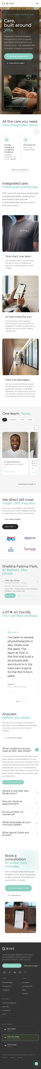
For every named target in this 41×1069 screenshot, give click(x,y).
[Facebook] (9, 972)
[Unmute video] (28, 78)
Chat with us (15, 895)
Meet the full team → (27, 484)
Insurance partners (9, 1003)
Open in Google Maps (24, 595)
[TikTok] (25, 972)
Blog (24, 990)
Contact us (6, 1010)
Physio (30, 420)
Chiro (22, 420)
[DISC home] (8, 3)
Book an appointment (19, 56)
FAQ (4, 1014)
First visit (5, 1006)
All (4, 420)
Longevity (12, 420)
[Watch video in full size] (33, 78)
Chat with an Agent (17, 63)
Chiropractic (6, 986)
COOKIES (20, 1057)
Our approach (27, 986)
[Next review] (15, 692)
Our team (25, 982)
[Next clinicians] (36, 427)
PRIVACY (5, 1057)
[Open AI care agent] (36, 1064)
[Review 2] (20, 701)
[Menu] (37, 3)
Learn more (9, 527)
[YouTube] (20, 972)
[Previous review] (10, 692)
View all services (19, 169)
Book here (10, 595)
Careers (25, 993)
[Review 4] (24, 701)
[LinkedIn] (15, 972)
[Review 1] (17, 701)
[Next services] (36, 131)
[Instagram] (4, 972)
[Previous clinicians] (31, 427)
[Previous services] (31, 131)
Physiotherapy (7, 982)
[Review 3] (22, 701)
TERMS (12, 1057)
